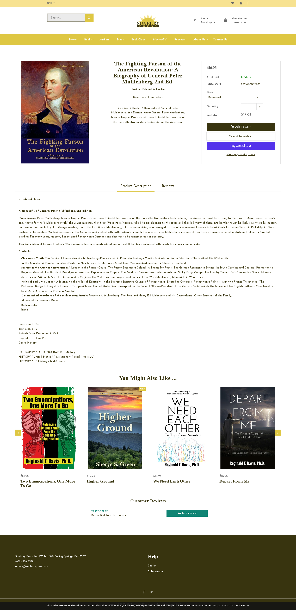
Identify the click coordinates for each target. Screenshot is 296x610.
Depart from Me (234, 481)
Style (210, 92)
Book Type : (140, 97)
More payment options (241, 154)
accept (242, 606)
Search (152, 565)
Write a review (187, 513)
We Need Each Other (171, 481)
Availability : (214, 77)
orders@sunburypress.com (31, 566)
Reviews (168, 186)
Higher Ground (100, 481)
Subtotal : (213, 115)
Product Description (135, 186)
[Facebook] (248, 3)
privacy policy (223, 606)
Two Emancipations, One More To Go (47, 483)
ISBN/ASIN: (214, 84)
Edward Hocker (32, 199)
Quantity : (213, 106)
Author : (136, 89)
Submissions (155, 571)
